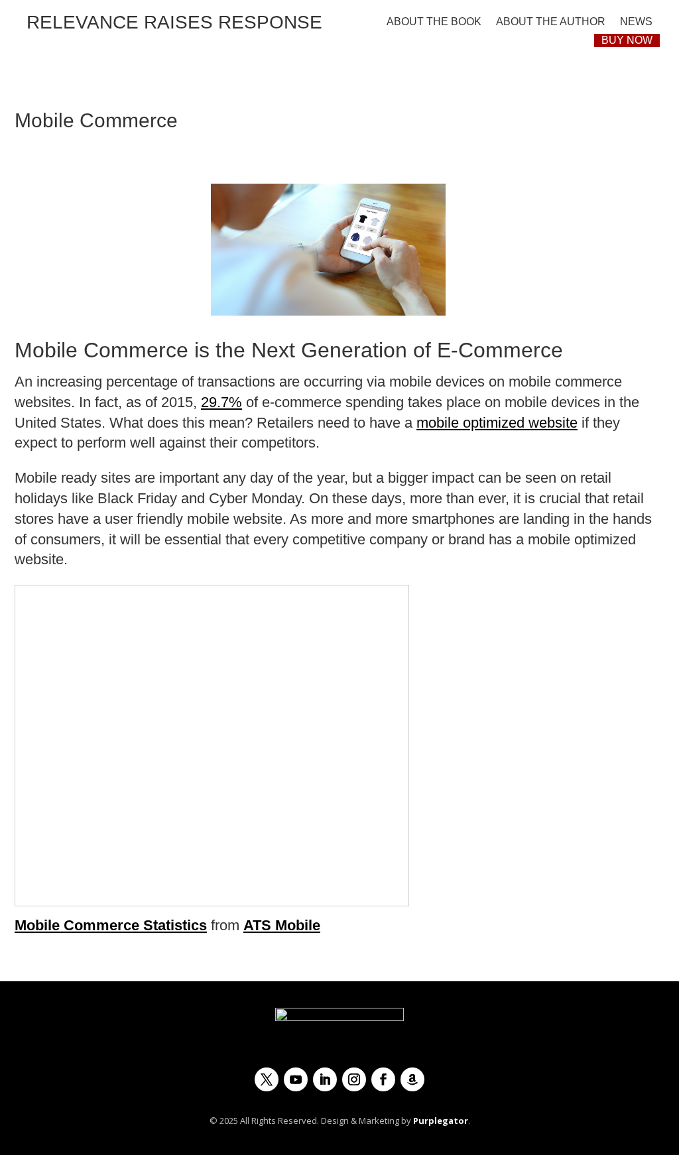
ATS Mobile (281, 925)
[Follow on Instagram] (354, 1079)
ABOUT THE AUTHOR (550, 21)
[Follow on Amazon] (412, 1079)
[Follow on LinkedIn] (325, 1079)
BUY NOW (626, 40)
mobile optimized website (497, 422)
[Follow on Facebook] (383, 1079)
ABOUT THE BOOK (434, 21)
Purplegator (440, 1120)
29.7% (221, 402)
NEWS (636, 21)
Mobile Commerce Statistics (111, 925)
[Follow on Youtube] (296, 1079)
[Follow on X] (266, 1079)
